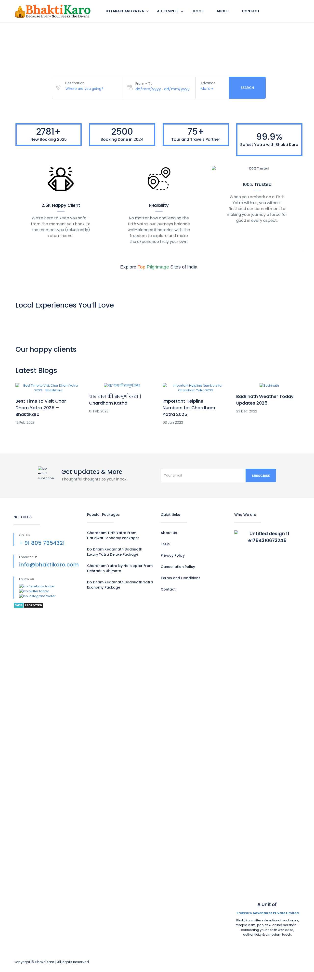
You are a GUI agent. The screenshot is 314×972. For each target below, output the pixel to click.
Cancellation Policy (178, 566)
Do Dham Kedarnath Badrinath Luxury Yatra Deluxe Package (114, 552)
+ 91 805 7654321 (42, 543)
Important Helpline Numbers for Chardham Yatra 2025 (189, 407)
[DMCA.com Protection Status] (28, 605)
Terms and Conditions (180, 578)
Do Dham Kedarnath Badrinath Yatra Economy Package (120, 585)
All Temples (168, 11)
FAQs (165, 544)
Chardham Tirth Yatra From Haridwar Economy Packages (113, 535)
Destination (75, 83)
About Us (169, 532)
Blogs (198, 11)
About (223, 11)
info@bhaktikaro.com (49, 564)
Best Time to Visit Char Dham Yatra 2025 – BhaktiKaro (40, 407)
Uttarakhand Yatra (125, 11)
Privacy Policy (173, 555)
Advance (208, 83)
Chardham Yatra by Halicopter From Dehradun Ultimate (120, 568)
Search (247, 87)
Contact (251, 11)
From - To (144, 83)
